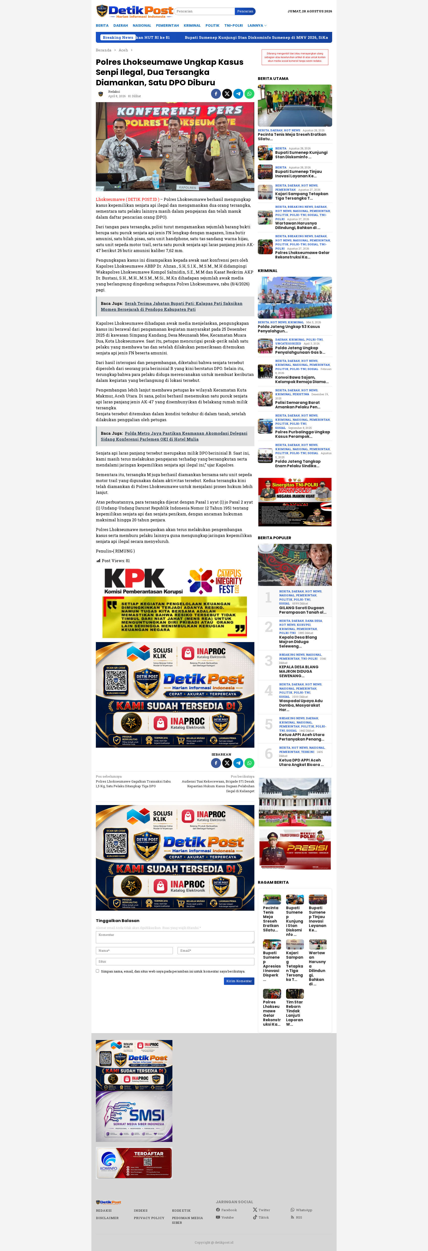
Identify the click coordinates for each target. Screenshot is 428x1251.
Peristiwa (301, 394)
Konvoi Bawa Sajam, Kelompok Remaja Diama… (302, 379)
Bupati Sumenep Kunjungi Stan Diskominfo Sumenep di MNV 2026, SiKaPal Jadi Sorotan (180, 37)
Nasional (300, 211)
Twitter (264, 1210)
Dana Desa (313, 621)
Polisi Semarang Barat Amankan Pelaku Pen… (297, 404)
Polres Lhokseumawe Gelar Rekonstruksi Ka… (302, 255)
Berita (263, 130)
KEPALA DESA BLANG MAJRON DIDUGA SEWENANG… (299, 671)
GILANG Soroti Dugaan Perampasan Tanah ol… (302, 610)
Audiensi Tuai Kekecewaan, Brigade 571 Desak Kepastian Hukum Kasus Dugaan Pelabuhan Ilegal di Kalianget (218, 783)
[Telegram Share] (238, 94)
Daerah (276, 130)
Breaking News (300, 206)
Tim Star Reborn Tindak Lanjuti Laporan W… (294, 1013)
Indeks (140, 1210)
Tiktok (264, 1217)
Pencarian (245, 11)
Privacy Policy (149, 1218)
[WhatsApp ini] (249, 94)
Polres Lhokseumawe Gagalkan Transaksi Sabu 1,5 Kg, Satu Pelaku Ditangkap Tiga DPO (133, 781)
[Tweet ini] (227, 94)
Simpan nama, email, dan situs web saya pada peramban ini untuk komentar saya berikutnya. (173, 971)
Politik (282, 215)
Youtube (227, 1217)
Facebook (229, 1210)
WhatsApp (304, 1210)
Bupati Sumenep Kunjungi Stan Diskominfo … (301, 154)
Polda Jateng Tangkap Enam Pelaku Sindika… (298, 463)
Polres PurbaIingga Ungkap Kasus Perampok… (302, 434)
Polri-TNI (298, 215)
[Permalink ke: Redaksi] (101, 93)
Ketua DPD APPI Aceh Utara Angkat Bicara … (301, 762)
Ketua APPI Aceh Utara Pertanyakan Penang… (301, 737)
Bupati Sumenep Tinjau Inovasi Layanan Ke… (298, 173)
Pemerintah (285, 189)
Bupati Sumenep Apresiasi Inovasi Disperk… (272, 966)
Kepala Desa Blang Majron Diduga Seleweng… (298, 642)
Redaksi (104, 1210)
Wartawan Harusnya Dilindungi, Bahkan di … (297, 225)
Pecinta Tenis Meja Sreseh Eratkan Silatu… (292, 136)
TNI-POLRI (309, 658)
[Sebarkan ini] (216, 94)
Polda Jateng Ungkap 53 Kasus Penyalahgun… (289, 328)
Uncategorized (288, 343)
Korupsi (304, 624)
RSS (299, 1217)
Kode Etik (181, 1210)
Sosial (313, 215)
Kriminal (296, 322)
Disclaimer (107, 1218)
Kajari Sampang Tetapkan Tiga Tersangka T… (301, 196)
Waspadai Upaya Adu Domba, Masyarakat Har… (301, 705)
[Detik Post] (135, 11)
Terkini (307, 752)
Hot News (292, 130)
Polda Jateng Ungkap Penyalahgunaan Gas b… (300, 350)
